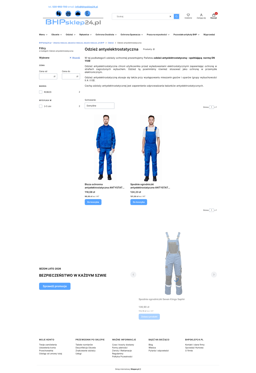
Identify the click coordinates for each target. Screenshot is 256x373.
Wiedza (152, 347)
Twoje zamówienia (48, 344)
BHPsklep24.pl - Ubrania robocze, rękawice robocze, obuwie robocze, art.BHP (71, 43)
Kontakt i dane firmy (195, 344)
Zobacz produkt (149, 316)
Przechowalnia (46, 350)
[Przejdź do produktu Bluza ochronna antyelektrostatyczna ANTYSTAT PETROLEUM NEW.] (105, 148)
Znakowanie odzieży (86, 350)
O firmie (189, 350)
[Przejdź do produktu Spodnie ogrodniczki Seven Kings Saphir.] (174, 263)
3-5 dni (47, 106)
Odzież (111, 43)
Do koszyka (93, 202)
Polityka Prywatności (122, 356)
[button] (176, 16)
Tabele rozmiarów (84, 344)
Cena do (66, 71)
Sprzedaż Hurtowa (194, 347)
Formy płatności (119, 347)
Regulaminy (117, 353)
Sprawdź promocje (55, 286)
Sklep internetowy (127, 369)
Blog (151, 344)
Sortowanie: (90, 100)
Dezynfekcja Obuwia (86, 347)
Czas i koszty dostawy (123, 344)
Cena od (43, 71)
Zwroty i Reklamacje (122, 350)
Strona (206, 107)
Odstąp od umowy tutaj (50, 353)
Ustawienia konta (47, 347)
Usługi (78, 353)
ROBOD (47, 92)
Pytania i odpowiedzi (159, 350)
